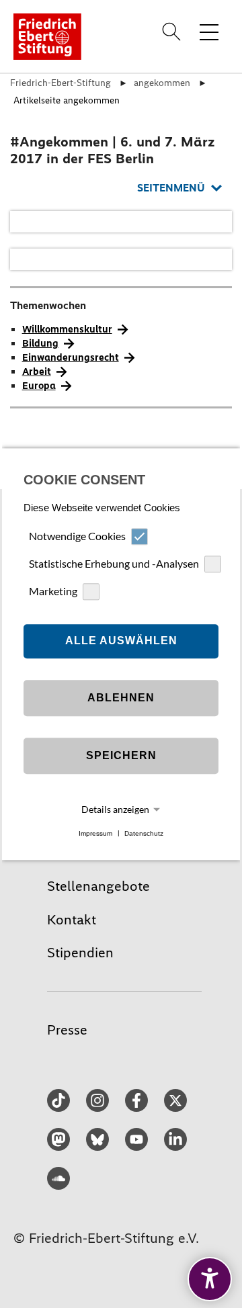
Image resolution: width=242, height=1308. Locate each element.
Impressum (95, 833)
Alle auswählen (121, 641)
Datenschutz (143, 833)
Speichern (121, 756)
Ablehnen (121, 698)
